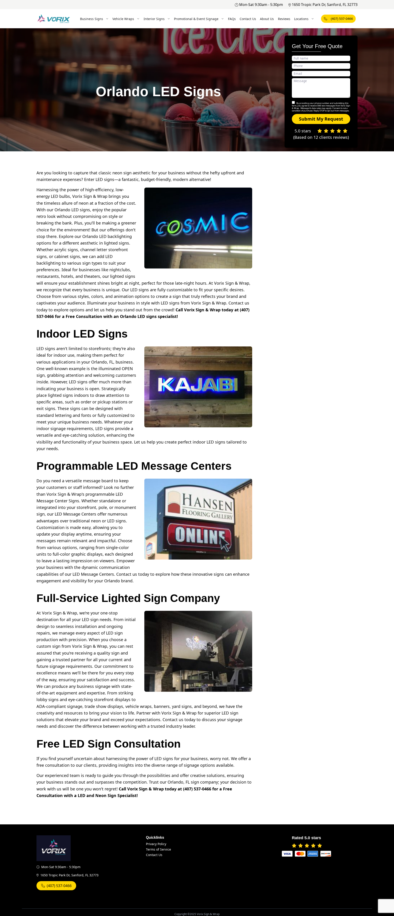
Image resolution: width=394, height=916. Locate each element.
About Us (267, 19)
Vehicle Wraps (123, 19)
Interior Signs (154, 19)
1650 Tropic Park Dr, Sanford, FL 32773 (325, 4)
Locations (301, 19)
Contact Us (248, 19)
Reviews (284, 19)
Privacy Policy (156, 844)
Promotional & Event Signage (196, 19)
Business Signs (91, 19)
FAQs (232, 19)
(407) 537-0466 (342, 18)
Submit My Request (321, 119)
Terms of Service (158, 849)
